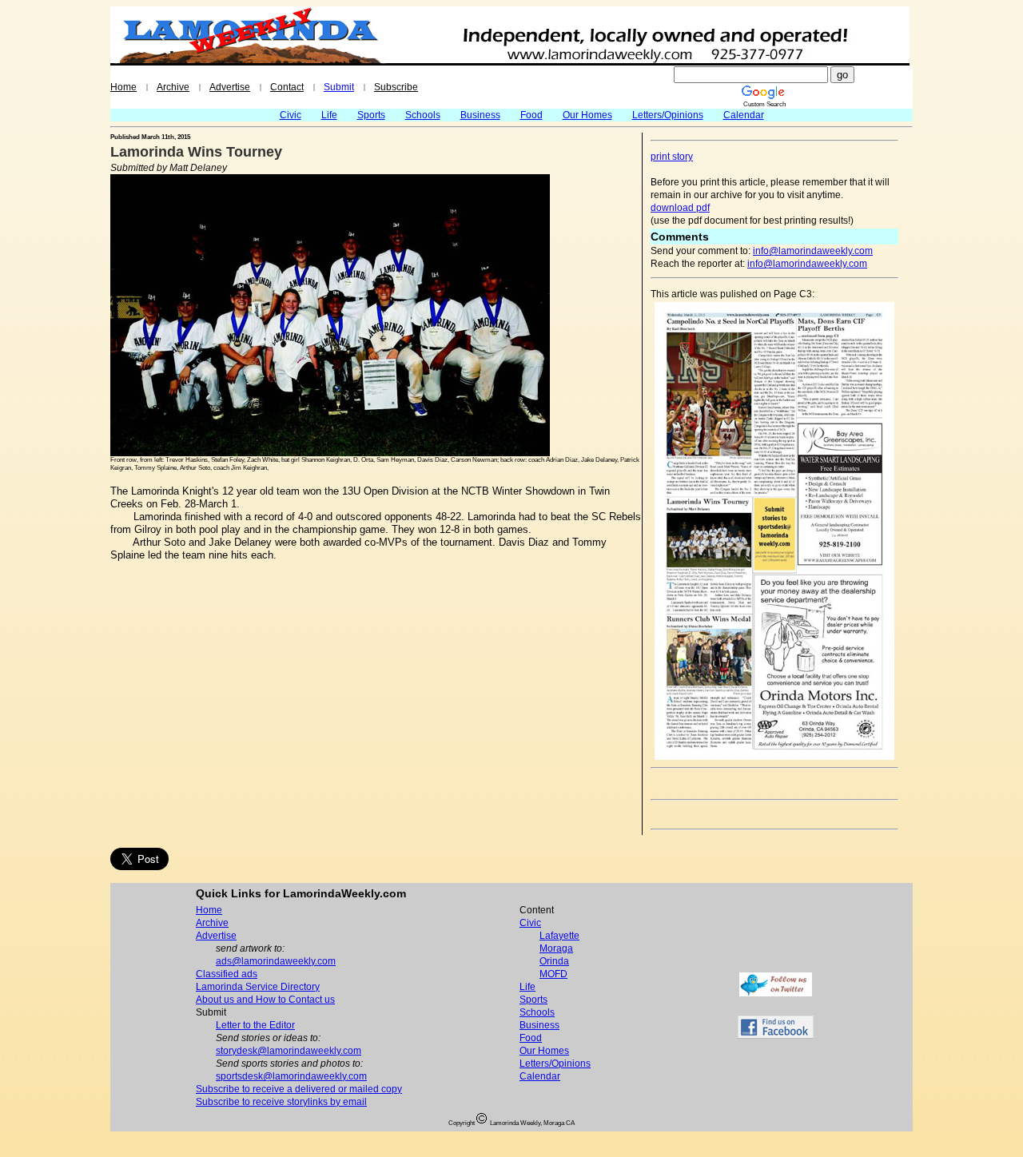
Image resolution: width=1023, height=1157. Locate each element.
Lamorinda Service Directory (258, 986)
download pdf (680, 207)
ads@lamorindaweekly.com (276, 961)
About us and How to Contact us (265, 999)
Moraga (556, 948)
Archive (173, 87)
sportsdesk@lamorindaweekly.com (291, 1076)
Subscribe (396, 87)
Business (480, 115)
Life (329, 115)
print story (672, 156)
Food (531, 115)
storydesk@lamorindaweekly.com (288, 1050)
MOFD (553, 974)
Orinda (554, 961)
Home (123, 87)
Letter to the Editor (255, 1025)
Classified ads (226, 974)
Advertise (229, 87)
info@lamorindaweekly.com (813, 250)
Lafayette (559, 935)
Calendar (743, 115)
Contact (287, 87)
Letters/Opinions (667, 115)
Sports (371, 115)
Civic (290, 115)
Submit (339, 87)
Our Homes (587, 115)
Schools (422, 115)
